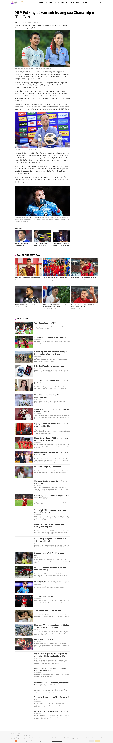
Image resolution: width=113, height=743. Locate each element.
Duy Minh (17, 22)
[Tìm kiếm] (100, 2)
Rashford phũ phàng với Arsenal (47, 467)
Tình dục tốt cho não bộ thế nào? (48, 611)
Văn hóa (56, 2)
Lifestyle (78, 2)
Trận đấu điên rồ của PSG (45, 323)
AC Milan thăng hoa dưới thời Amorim (50, 337)
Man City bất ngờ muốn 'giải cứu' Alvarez (51, 582)
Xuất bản (34, 2)
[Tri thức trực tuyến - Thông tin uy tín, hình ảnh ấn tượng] (18, 2)
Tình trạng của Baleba (43, 596)
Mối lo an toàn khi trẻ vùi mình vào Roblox (51, 711)
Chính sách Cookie (57, 741)
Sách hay (41, 2)
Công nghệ (64, 2)
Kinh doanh (49, 2)
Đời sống (71, 2)
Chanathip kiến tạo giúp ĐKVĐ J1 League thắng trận (29, 217)
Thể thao (19, 9)
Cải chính (85, 2)
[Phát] (42, 201)
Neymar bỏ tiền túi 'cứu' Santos (25, 305)
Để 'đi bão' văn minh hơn (44, 639)
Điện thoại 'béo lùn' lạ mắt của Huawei (50, 366)
